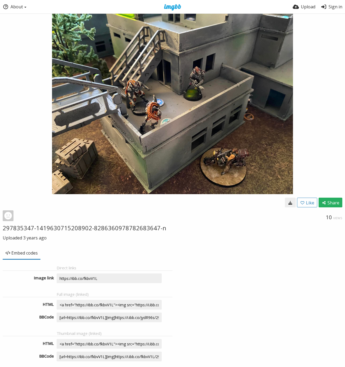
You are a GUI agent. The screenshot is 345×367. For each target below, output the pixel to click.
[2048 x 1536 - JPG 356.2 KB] (290, 202)
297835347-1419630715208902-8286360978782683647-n (84, 228)
